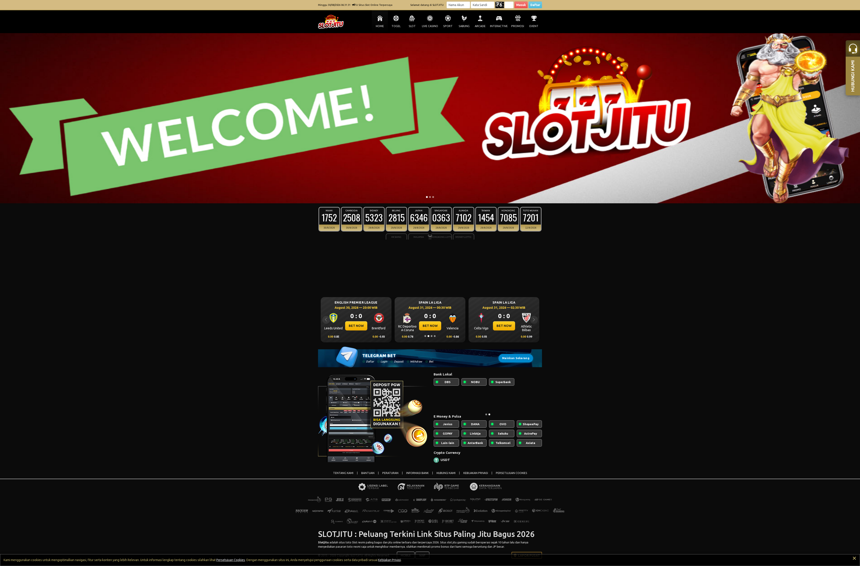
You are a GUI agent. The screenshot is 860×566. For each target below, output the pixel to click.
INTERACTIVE (499, 26)
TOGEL (396, 26)
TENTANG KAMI (343, 476)
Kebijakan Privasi (389, 560)
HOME (380, 26)
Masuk (521, 5)
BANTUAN (367, 476)
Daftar (535, 5)
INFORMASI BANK (417, 476)
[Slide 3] (433, 197)
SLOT (412, 26)
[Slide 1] (427, 197)
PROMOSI (517, 26)
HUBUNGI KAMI (446, 476)
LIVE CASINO (430, 26)
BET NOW (356, 326)
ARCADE (480, 26)
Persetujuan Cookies (230, 560)
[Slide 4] (435, 336)
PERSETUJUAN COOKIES (511, 476)
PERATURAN (390, 476)
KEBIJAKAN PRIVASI (475, 476)
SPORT (448, 26)
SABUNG (464, 26)
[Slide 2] (430, 197)
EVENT (533, 26)
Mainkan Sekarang (515, 358)
